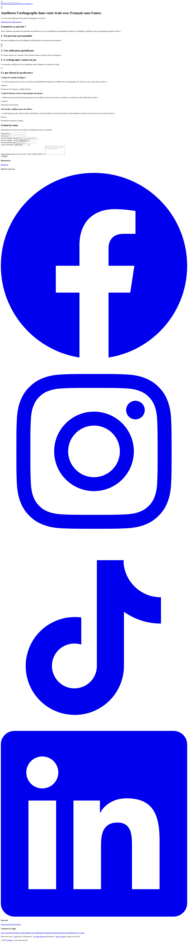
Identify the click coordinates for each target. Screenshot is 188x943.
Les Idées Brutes (39, 936)
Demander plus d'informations (11, 22)
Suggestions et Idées (18, 933)
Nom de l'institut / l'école (9, 138)
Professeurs (20, 4)
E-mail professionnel (8, 142)
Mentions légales (65, 933)
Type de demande (7, 145)
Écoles (14, 4)
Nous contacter (6, 933)
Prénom (3, 134)
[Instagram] (94, 544)
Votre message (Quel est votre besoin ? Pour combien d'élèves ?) (23, 154)
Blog (2, 4)
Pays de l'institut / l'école (9, 140)
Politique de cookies (78, 933)
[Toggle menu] (2, 6)
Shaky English (60, 936)
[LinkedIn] (94, 916)
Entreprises (8, 4)
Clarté (15, 936)
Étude (6, 165)
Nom (2, 136)
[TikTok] (94, 730)
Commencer (28, 4)
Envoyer (4, 156)
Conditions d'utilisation (51, 933)
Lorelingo (10, 940)
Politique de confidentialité (34, 933)
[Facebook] (94, 357)
